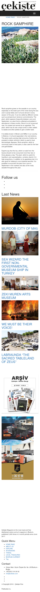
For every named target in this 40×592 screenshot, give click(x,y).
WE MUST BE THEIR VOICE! (17, 326)
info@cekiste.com (12, 573)
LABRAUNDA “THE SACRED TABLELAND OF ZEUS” (18, 358)
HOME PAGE (10, 17)
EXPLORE (9, 548)
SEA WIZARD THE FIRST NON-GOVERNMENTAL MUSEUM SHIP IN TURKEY (15, 266)
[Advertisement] (20, 87)
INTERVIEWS (10, 551)
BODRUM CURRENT (13, 557)
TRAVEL (9, 553)
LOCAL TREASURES (13, 555)
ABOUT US (9, 546)
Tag (7, 559)
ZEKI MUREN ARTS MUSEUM (16, 296)
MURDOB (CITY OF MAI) (20, 228)
